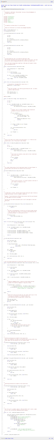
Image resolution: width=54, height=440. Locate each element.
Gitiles (6, 438)
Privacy (9, 438)
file (23, 9)
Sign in (52, 1)
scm (8, 5)
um (48, 5)
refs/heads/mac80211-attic (37, 5)
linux (11, 5)
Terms (12, 438)
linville (20, 5)
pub (6, 5)
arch (46, 5)
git (17, 5)
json (52, 438)
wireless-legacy (26, 5)
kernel (2, 5)
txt (49, 438)
